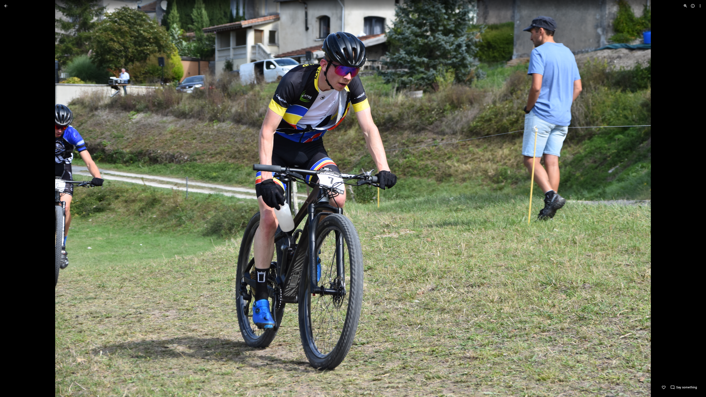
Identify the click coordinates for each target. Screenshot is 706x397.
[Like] (664, 387)
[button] (10, 198)
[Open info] (692, 6)
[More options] (700, 6)
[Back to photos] (5, 5)
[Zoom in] (685, 6)
